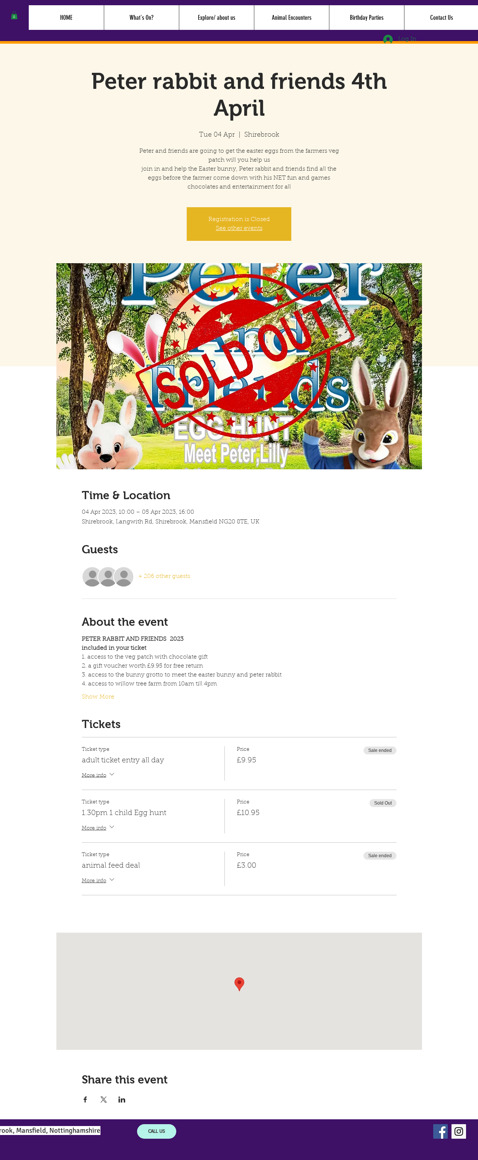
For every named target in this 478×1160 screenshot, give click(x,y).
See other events (239, 228)
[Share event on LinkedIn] (121, 1100)
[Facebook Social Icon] (440, 1131)
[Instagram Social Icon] (458, 1131)
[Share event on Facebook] (85, 1100)
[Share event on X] (103, 1100)
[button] (14, 15)
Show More (98, 697)
